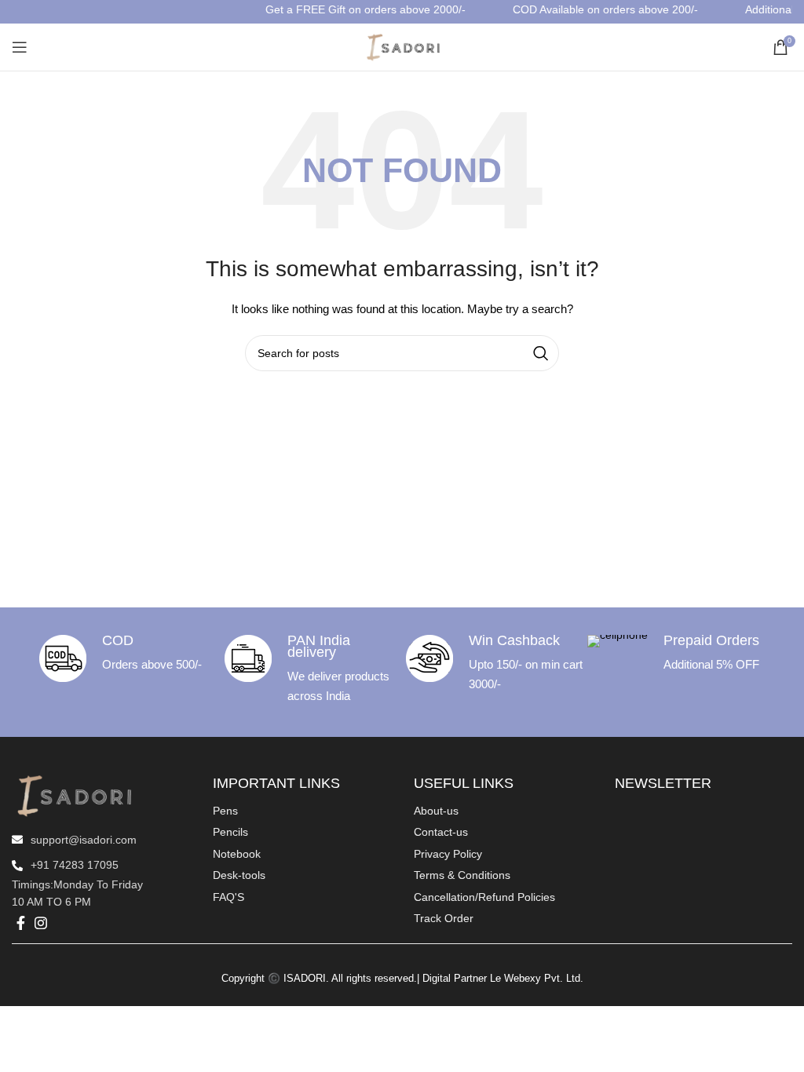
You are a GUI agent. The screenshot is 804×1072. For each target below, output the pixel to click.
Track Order (443, 918)
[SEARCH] (541, 353)
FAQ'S (228, 897)
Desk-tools (239, 875)
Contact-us (441, 832)
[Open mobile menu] (19, 47)
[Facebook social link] (21, 923)
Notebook (237, 854)
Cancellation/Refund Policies (484, 897)
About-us (436, 810)
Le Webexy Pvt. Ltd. (536, 978)
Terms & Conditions (462, 875)
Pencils (230, 832)
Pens (225, 810)
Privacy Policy (448, 854)
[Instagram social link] (41, 923)
